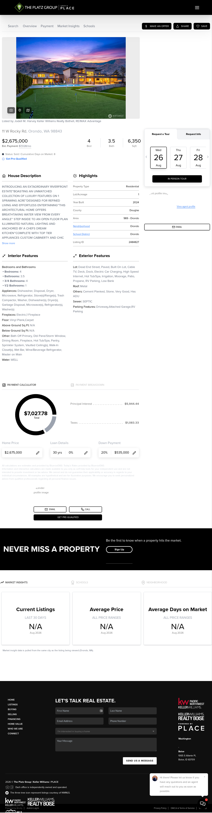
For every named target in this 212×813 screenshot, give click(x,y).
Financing (14, 719)
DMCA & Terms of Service (183, 808)
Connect (13, 733)
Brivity (19, 808)
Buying (12, 709)
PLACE (54, 782)
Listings (13, 704)
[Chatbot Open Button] (202, 803)
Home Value (15, 724)
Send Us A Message (139, 760)
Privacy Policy (160, 808)
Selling (12, 714)
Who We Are (15, 728)
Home (11, 699)
